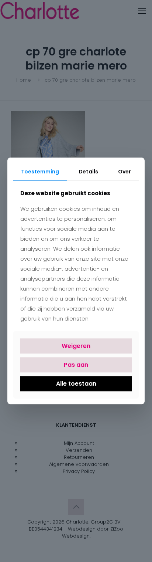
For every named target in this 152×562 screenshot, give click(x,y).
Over (124, 171)
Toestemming (40, 171)
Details (88, 171)
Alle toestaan (76, 383)
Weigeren (76, 346)
